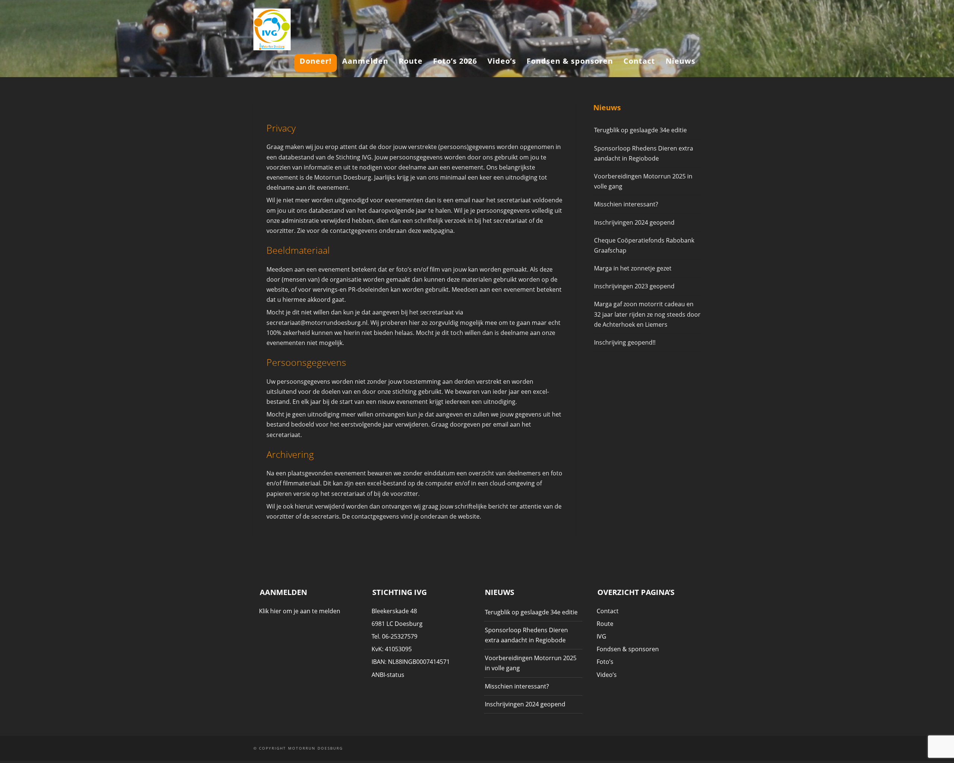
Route (411, 61)
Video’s (501, 61)
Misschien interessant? (626, 204)
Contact (639, 61)
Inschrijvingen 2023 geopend (634, 286)
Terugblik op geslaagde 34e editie (640, 130)
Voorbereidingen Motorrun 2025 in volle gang (643, 181)
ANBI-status (388, 675)
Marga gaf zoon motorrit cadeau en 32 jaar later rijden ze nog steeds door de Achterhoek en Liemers (647, 314)
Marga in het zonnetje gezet (633, 268)
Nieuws (680, 61)
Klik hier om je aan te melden (299, 611)
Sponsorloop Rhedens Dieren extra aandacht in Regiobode (643, 153)
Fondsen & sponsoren (570, 61)
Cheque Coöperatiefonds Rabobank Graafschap (644, 245)
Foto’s (605, 662)
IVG (601, 636)
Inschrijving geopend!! (625, 342)
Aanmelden (365, 61)
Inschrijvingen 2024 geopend (634, 222)
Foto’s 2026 (455, 61)
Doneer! (316, 61)
